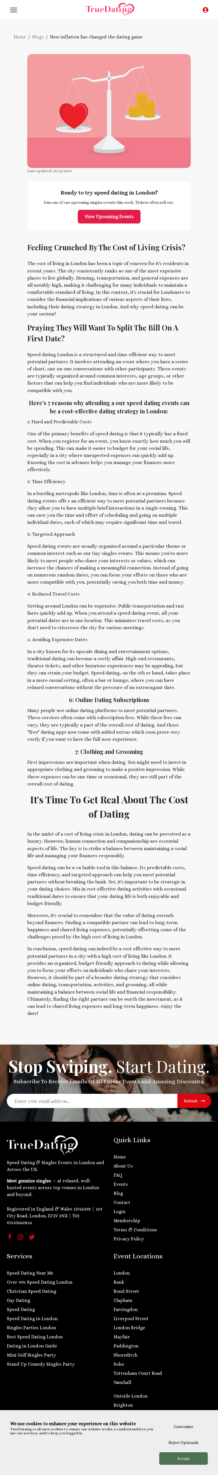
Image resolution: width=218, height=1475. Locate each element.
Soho (119, 1364)
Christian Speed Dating (31, 1291)
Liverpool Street (131, 1318)
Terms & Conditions (135, 1229)
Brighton (123, 1405)
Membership (127, 1220)
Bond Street (126, 1291)
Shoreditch (125, 1355)
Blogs (38, 37)
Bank (119, 1282)
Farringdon (126, 1309)
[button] (13, 10)
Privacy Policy (129, 1239)
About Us (123, 1166)
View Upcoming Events (109, 216)
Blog (118, 1193)
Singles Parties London (31, 1327)
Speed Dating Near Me (30, 1273)
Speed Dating (21, 1309)
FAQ (118, 1175)
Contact (122, 1202)
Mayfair (122, 1336)
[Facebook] (9, 1237)
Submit (191, 1100)
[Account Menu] (205, 10)
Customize (183, 1426)
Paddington (126, 1346)
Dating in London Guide (32, 1346)
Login (119, 1211)
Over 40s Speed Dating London (39, 1282)
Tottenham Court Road (138, 1373)
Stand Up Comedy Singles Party (41, 1364)
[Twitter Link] (31, 1239)
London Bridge (129, 1327)
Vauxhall (122, 1382)
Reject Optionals (183, 1442)
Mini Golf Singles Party (31, 1355)
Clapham (123, 1300)
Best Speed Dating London (35, 1336)
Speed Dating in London (32, 1318)
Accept (183, 1458)
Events (121, 1184)
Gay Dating (18, 1300)
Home (20, 37)
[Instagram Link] (20, 1239)
